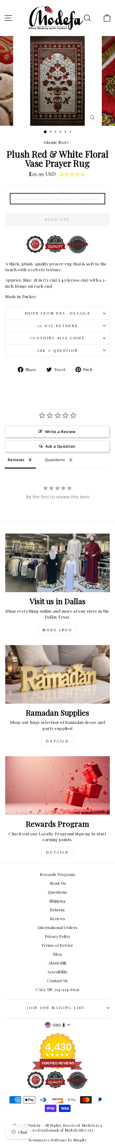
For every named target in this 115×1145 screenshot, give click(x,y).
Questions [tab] (55, 459)
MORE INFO (57, 629)
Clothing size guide (57, 338)
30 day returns (57, 325)
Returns (57, 909)
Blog (57, 954)
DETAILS (57, 740)
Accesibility (57, 971)
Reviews (57, 918)
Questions (57, 892)
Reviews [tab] (16, 459)
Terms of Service (57, 945)
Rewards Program (57, 874)
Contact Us (57, 980)
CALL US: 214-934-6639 (57, 989)
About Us (57, 883)
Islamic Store (56, 142)
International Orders (58, 927)
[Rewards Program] (57, 785)
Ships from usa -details (57, 313)
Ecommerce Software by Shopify (57, 1139)
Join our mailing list (56, 1007)
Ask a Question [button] (60, 446)
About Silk (57, 962)
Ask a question (57, 350)
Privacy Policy (58, 936)
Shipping (57, 900)
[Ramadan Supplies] (57, 674)
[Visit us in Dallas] (57, 563)
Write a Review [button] (60, 431)
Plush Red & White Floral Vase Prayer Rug (57, 198)
